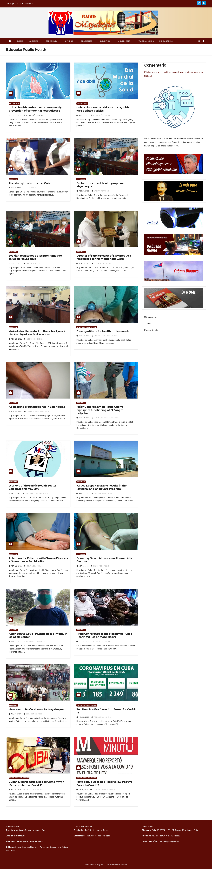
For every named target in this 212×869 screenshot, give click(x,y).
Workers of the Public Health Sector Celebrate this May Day (32, 487)
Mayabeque (13, 179)
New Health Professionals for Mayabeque (36, 709)
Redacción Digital (34, 115)
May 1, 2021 (16, 493)
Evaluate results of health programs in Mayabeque (101, 184)
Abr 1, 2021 (84, 566)
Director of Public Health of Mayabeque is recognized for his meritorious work (103, 257)
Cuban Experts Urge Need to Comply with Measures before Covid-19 (36, 783)
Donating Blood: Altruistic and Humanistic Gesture (104, 559)
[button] (199, 41)
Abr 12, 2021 (84, 493)
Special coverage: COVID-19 (87, 327)
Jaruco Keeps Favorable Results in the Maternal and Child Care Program (101, 487)
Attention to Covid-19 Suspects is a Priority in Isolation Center (38, 635)
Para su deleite (151, 330)
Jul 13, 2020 (16, 714)
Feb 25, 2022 (84, 191)
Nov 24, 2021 (84, 263)
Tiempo (147, 324)
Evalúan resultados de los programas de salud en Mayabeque (35, 257)
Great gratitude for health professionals (102, 331)
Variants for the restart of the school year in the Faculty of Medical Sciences (37, 333)
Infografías (166, 41)
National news (14, 103)
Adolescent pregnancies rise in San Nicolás (37, 406)
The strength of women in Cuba (30, 183)
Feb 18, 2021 (16, 642)
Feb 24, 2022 (16, 263)
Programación (146, 41)
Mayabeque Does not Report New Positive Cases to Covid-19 (104, 783)
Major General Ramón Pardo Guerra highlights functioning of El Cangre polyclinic (99, 410)
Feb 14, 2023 (16, 115)
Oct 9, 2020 (84, 642)
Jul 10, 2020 (84, 717)
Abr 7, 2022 (84, 115)
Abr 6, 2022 (16, 188)
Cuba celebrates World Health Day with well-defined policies (102, 109)
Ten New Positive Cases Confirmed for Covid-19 (106, 711)
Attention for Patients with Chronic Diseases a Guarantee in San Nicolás (38, 559)
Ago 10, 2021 (84, 418)
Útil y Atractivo (150, 317)
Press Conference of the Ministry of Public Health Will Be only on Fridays (104, 635)
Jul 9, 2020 (83, 790)
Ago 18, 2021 (16, 339)
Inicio (20, 41)
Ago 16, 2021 (84, 336)
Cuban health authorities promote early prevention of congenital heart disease (35, 109)
